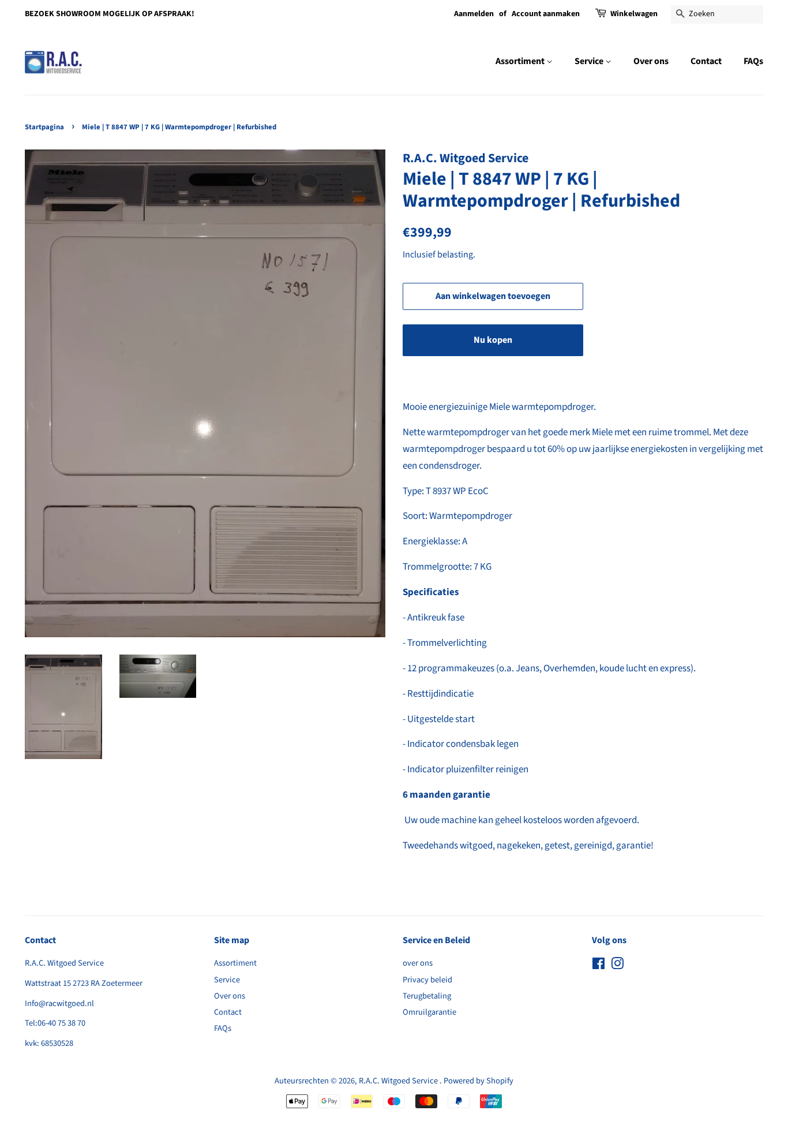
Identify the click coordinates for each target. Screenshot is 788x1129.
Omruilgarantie (429, 1012)
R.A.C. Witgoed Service (399, 1081)
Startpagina (44, 127)
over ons (418, 963)
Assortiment (521, 61)
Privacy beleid (427, 980)
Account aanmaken (546, 14)
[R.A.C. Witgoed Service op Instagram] (617, 966)
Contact (706, 61)
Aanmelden (474, 14)
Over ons (651, 61)
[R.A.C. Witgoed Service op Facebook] (598, 966)
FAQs (753, 61)
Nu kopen (493, 340)
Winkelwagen (634, 14)
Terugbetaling (427, 996)
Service (590, 61)
